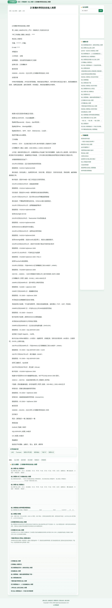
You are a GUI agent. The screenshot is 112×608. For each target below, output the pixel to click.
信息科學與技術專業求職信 (88, 74)
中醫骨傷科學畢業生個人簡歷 (19, 581)
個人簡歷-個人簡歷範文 (87, 91)
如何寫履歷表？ (85, 147)
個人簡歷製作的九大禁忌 (88, 88)
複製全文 (51, 452)
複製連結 (36, 452)
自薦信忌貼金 (85, 156)
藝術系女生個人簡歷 (86, 144)
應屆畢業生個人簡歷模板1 (88, 56)
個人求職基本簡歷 (86, 162)
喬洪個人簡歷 (85, 153)
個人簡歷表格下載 (86, 82)
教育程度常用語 (85, 138)
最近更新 (67, 600)
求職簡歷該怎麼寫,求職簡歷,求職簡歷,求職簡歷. (92, 71)
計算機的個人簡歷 (16, 561)
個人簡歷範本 (85, 123)
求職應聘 (24, 2)
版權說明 (50, 600)
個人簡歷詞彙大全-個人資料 (88, 117)
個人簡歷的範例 (85, 68)
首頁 (19, 2)
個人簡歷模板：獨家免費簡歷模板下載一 (22, 574)
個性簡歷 (23, 460)
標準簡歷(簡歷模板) (86, 170)
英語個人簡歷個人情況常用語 (89, 85)
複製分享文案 (28, 452)
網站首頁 (45, 600)
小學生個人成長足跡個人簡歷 (19, 587)
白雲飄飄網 (56, 605)
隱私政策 (61, 600)
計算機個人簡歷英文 (16, 564)
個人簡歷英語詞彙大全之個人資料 (90, 59)
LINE (12, 452)
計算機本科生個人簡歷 (87, 100)
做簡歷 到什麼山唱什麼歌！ (88, 159)
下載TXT (44, 452)
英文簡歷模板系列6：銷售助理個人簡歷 (21, 567)
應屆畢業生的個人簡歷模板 (88, 167)
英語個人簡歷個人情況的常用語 (89, 77)
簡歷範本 (37, 460)
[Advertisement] (43, 19)
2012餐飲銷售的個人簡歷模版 (89, 129)
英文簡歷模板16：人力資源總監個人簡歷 (22, 584)
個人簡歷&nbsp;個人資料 (88, 47)
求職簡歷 (43, 460)
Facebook (18, 452)
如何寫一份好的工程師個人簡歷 (89, 50)
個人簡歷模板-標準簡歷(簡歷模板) (90, 114)
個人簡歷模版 (85, 80)
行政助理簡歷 (85, 165)
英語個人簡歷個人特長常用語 (89, 109)
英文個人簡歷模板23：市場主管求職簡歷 (22, 591)
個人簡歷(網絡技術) (16, 577)
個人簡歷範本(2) (85, 94)
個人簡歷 (30, 2)
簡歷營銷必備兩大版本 (87, 150)
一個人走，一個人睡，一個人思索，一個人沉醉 (92, 120)
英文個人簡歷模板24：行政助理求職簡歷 (92, 65)
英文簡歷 (30, 460)
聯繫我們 (56, 600)
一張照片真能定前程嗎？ (88, 141)
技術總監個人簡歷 (16, 571)
